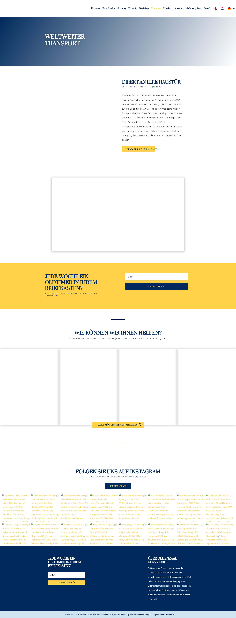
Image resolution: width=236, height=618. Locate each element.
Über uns (95, 9)
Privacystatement (157, 615)
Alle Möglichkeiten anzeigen (118, 424)
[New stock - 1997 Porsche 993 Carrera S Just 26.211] (16, 508)
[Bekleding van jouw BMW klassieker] (29, 424)
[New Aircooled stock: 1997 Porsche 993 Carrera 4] (45, 537)
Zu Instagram (118, 486)
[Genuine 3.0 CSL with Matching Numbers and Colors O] (74, 537)
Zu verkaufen (108, 9)
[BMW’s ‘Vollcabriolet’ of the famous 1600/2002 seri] (103, 508)
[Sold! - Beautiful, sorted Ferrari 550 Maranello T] (161, 508)
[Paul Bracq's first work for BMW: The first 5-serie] (220, 508)
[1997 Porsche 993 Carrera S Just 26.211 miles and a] (45, 508)
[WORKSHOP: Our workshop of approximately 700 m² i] (220, 537)
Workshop (144, 9)
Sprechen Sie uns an (138, 149)
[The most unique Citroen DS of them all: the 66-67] (16, 537)
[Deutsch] (230, 9)
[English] (216, 9)
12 (128, 245)
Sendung (122, 9)
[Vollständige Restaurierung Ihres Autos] (206, 424)
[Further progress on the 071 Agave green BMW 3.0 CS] (132, 508)
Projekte (167, 9)
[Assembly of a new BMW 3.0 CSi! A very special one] (191, 508)
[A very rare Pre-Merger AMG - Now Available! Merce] (103, 537)
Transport (156, 9)
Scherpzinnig (144, 615)
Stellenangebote (193, 9)
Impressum (170, 615)
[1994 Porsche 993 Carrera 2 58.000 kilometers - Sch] (74, 508)
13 (130, 245)
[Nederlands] (223, 9)
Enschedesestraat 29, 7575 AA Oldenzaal (112, 615)
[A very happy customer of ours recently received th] (132, 537)
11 (126, 245)
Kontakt (207, 9)
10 (124, 245)
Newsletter (179, 9)
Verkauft (132, 9)
